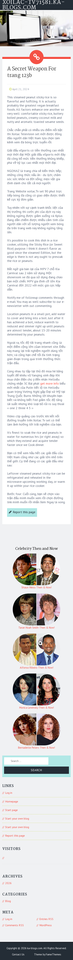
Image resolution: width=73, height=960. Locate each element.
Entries (46, 919)
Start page (11, 810)
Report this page (24, 512)
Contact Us (18, 954)
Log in (8, 792)
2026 (8, 883)
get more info (49, 383)
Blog (8, 901)
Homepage (11, 801)
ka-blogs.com (34, 948)
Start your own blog (17, 818)
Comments (14, 925)
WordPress (45, 925)
